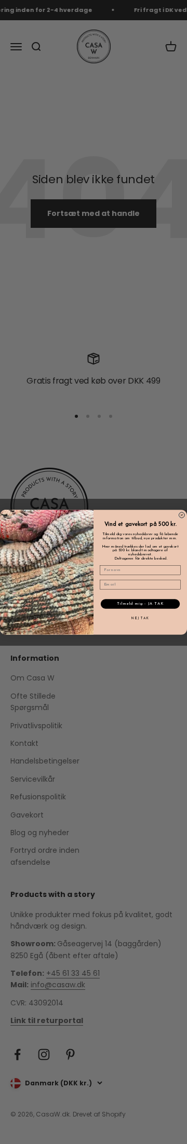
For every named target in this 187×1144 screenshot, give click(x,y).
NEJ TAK (140, 618)
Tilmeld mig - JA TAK (140, 603)
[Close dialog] (181, 514)
